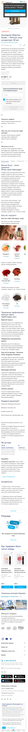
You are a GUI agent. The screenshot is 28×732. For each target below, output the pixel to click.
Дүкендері (13, 708)
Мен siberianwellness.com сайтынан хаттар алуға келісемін (13, 101)
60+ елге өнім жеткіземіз (12, 668)
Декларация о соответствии (11, 596)
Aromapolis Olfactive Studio (9, 42)
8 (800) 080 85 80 (10, 661)
